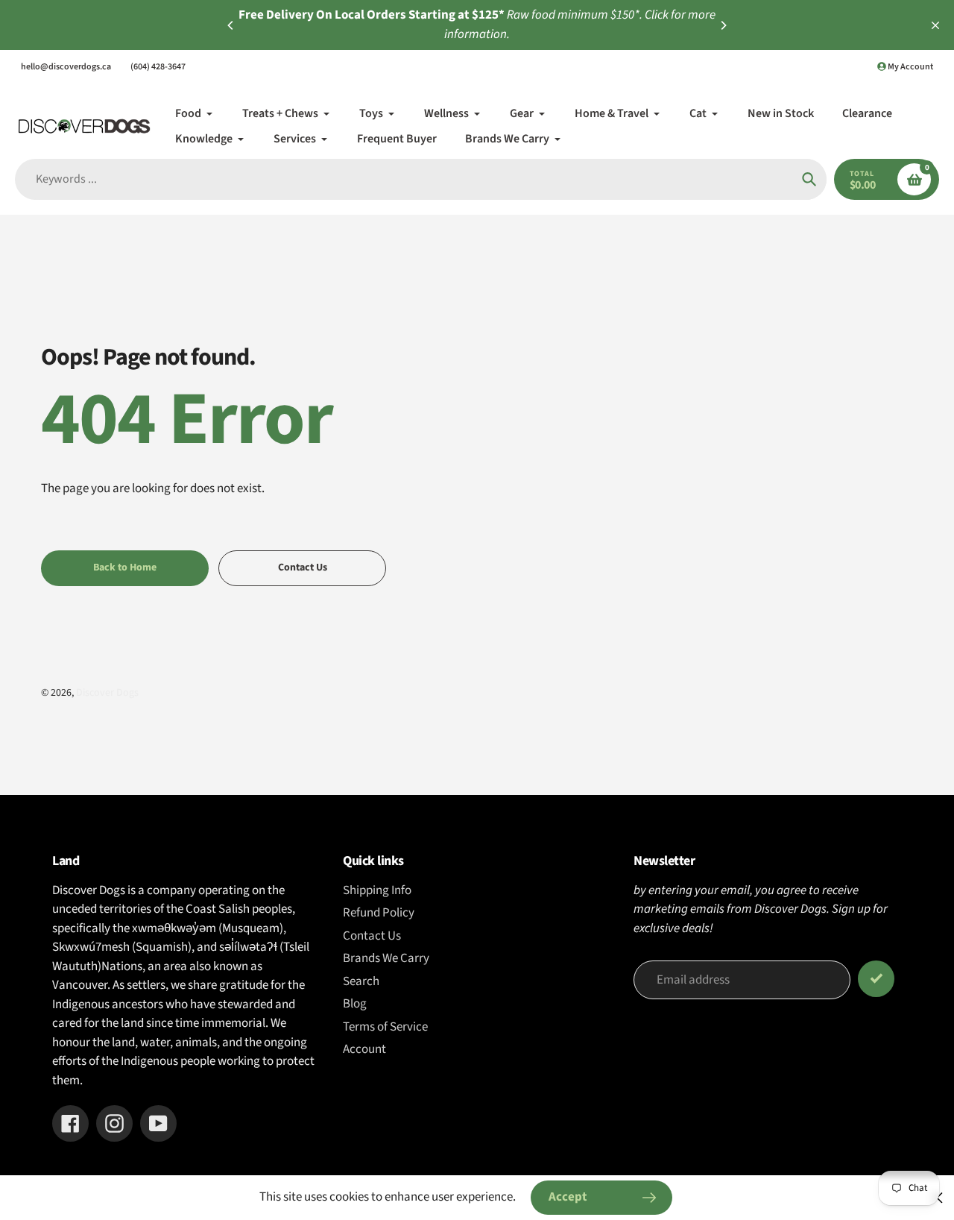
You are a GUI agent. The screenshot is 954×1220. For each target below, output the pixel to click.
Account (364, 1049)
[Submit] (876, 978)
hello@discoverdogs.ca (66, 66)
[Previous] (231, 25)
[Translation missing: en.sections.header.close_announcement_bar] (935, 25)
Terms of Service (385, 1027)
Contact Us (372, 936)
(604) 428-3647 (158, 66)
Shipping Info (377, 890)
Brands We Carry (386, 958)
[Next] (723, 25)
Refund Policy (378, 913)
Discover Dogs (107, 692)
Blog (355, 1004)
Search (361, 981)
